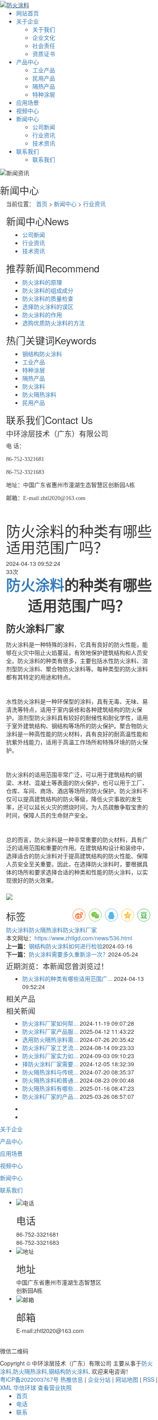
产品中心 (27, 62)
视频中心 (27, 111)
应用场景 (27, 102)
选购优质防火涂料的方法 (53, 323)
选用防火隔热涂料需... (50, 1039)
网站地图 (126, 1379)
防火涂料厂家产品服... (50, 1031)
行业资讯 (43, 135)
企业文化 (43, 37)
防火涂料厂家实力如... (50, 1056)
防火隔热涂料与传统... (50, 1072)
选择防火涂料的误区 (47, 306)
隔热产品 (43, 86)
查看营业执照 (55, 1387)
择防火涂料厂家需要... (50, 1064)
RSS (148, 1379)
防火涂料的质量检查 (47, 298)
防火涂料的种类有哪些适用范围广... (67, 978)
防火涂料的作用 (42, 315)
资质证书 (43, 54)
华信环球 (24, 1387)
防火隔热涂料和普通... (50, 1080)
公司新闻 (43, 127)
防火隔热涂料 (39, 394)
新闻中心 (27, 119)
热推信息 (71, 1379)
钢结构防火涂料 (42, 354)
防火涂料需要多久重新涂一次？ (68, 954)
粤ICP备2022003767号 (29, 1379)
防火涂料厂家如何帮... (50, 1023)
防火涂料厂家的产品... (50, 1096)
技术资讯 (43, 143)
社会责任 (43, 45)
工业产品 (43, 70)
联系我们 (27, 151)
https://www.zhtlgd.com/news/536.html (83, 938)
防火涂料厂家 (80, 930)
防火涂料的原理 (42, 282)
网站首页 (27, 13)
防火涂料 (33, 386)
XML (6, 1387)
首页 (41, 204)
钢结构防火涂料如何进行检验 (65, 946)
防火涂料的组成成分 (47, 290)
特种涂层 (43, 94)
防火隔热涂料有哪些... (50, 1088)
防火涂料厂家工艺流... (50, 1048)
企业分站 (99, 1379)
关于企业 (27, 21)
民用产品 (43, 78)
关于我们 (43, 29)
